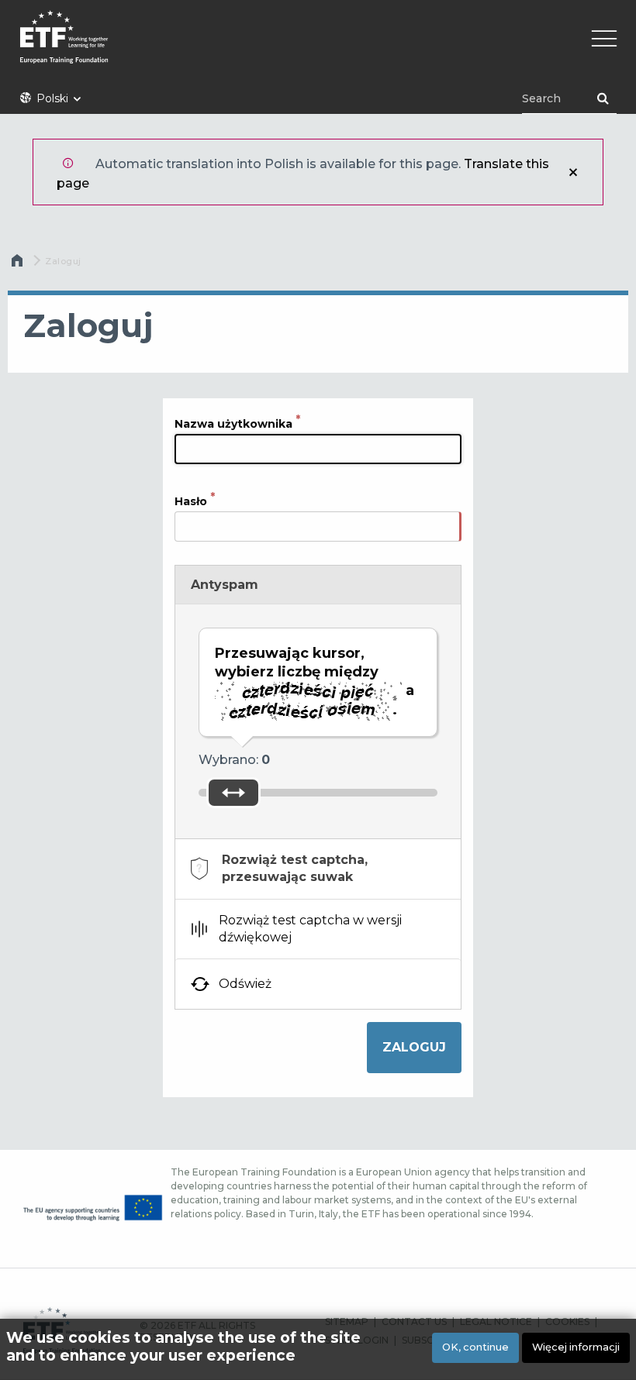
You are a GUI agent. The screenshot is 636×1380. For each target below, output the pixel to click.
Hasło (191, 501)
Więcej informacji (576, 1347)
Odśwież (245, 983)
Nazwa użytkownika (233, 424)
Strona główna (18, 264)
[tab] (318, 869)
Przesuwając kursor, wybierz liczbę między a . (314, 681)
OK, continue (475, 1347)
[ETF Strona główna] (318, 47)
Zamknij (573, 172)
